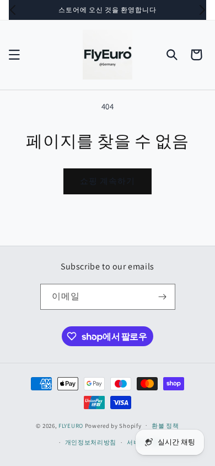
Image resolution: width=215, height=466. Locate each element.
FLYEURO (70, 425)
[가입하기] (162, 297)
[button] (14, 55)
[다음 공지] (202, 10)
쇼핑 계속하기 (107, 181)
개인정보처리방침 (91, 442)
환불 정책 (165, 426)
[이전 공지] (13, 10)
